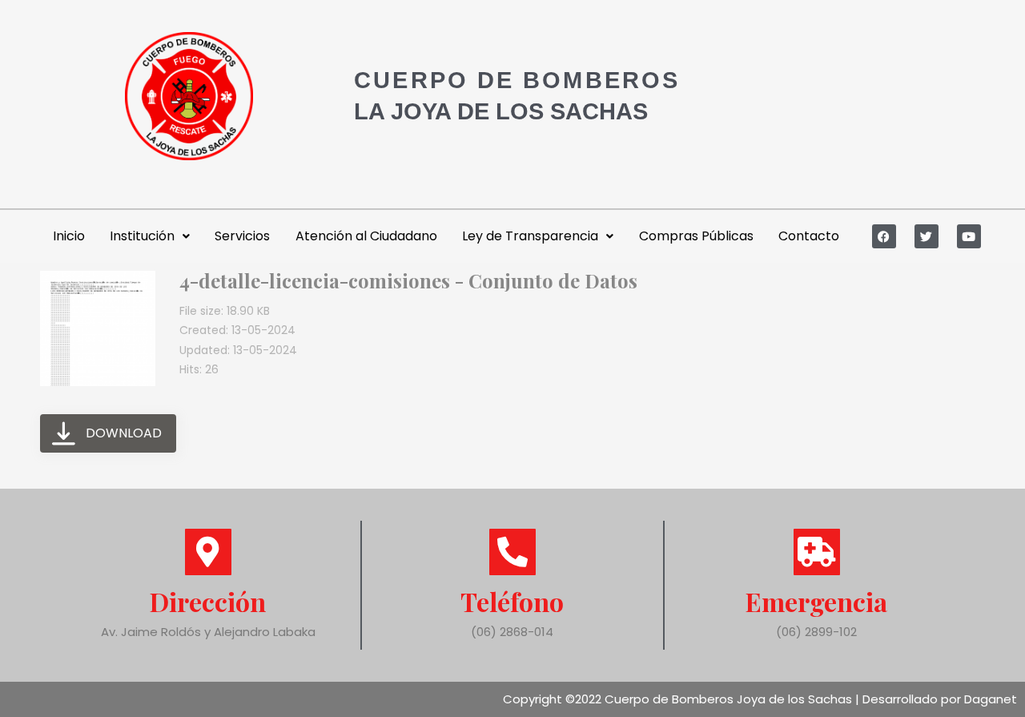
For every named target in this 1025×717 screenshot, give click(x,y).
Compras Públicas (696, 236)
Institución (142, 236)
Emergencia (816, 601)
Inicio (69, 236)
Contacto (808, 236)
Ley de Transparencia (530, 236)
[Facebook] (884, 236)
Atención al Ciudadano (366, 236)
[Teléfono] (512, 552)
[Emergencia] (817, 552)
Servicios (242, 236)
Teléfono (512, 601)
